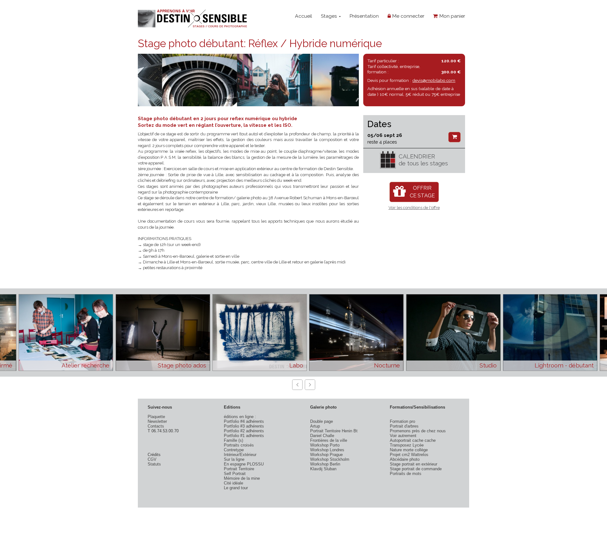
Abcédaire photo (405, 459)
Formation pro (402, 421)
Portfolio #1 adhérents (244, 435)
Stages (329, 16)
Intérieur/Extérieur (240, 454)
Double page (321, 421)
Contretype (234, 449)
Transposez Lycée (407, 445)
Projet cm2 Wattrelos (409, 454)
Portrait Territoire (239, 468)
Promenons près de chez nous (418, 431)
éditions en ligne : (240, 416)
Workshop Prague (326, 454)
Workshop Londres (327, 449)
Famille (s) (233, 440)
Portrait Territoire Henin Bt (334, 431)
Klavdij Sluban (323, 468)
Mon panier (451, 16)
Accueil (303, 16)
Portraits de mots (405, 473)
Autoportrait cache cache (413, 440)
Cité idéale (233, 483)
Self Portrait (235, 473)
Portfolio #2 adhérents (244, 431)
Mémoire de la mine (242, 478)
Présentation (364, 16)
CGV (152, 459)
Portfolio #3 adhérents (244, 426)
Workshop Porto (325, 445)
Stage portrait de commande (416, 468)
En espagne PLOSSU (244, 464)
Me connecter (407, 16)
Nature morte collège (409, 449)
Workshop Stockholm (329, 459)
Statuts (154, 464)
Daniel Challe (322, 435)
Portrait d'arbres (404, 426)
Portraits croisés (239, 445)
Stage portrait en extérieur (413, 464)
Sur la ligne (234, 459)
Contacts (156, 426)
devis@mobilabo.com (433, 80)
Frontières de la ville (328, 440)
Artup (315, 426)
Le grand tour (236, 487)
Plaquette (156, 416)
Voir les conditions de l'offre (414, 207)
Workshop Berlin (325, 464)
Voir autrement (403, 435)
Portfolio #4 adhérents (244, 421)
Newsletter (157, 421)
